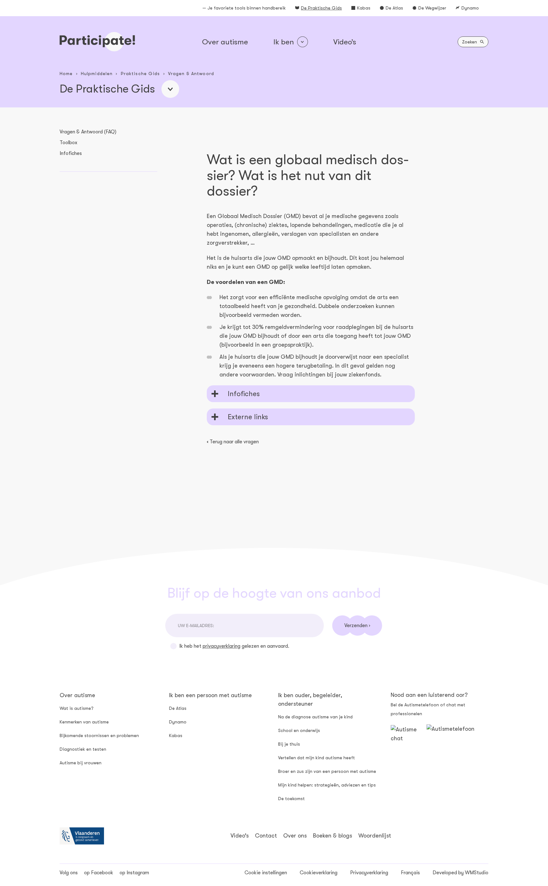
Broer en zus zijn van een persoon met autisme (327, 771)
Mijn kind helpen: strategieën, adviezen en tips (327, 784)
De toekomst (291, 798)
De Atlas (394, 7)
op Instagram (134, 873)
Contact (266, 835)
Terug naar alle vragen (233, 442)
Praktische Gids (140, 73)
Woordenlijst (374, 835)
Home (66, 73)
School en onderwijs (299, 730)
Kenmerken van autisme (84, 721)
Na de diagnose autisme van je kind (315, 716)
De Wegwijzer (432, 7)
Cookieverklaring (318, 873)
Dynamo (470, 7)
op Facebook (98, 873)
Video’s (344, 41)
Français (410, 873)
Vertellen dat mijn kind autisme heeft (316, 757)
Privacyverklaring (369, 873)
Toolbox (68, 142)
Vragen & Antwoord (191, 73)
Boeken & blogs (332, 835)
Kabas (363, 7)
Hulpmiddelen (97, 73)
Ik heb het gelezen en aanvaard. (234, 646)
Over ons (295, 835)
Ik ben (283, 41)
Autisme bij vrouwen (80, 762)
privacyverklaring (221, 646)
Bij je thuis (289, 744)
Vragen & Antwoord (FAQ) (88, 132)
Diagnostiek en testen (83, 749)
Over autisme (225, 41)
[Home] (97, 41)
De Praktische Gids (321, 7)
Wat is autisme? (77, 708)
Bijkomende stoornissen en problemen (99, 735)
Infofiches (71, 153)
